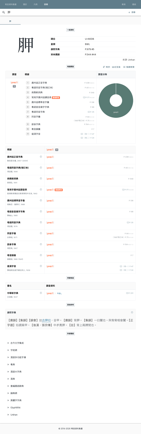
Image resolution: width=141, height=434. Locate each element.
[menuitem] (70, 343)
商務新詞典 (37, 92)
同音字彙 (36, 116)
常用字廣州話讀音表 (42, 97)
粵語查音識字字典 (40, 107)
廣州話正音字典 (39, 82)
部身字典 (36, 124)
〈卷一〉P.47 (88, 134)
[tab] (10, 21)
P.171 (90, 97)
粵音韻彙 (36, 129)
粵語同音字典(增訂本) (42, 87)
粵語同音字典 (38, 111)
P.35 (92, 112)
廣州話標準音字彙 (40, 102)
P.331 (131, 293)
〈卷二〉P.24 (88, 138)
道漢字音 (36, 134)
